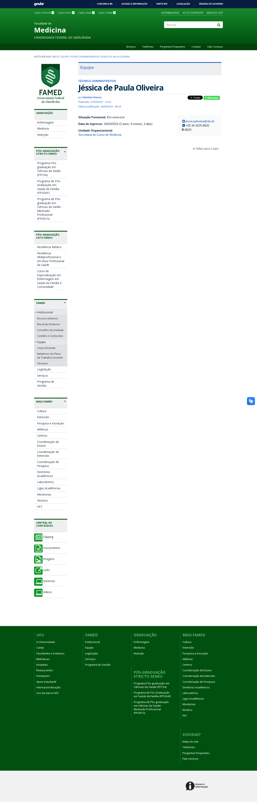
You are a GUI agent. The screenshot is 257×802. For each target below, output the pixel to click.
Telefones (147, 46)
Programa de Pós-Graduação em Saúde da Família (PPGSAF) (49, 187)
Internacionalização (48, 687)
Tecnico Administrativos (85, 56)
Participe (161, 3)
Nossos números (47, 318)
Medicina (43, 128)
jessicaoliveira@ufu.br (200, 121)
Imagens (48, 559)
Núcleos (42, 500)
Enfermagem (45, 122)
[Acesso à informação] (197, 786)
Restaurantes (44, 670)
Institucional (45, 312)
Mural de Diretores (48, 324)
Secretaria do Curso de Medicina (99, 134)
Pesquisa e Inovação (50, 423)
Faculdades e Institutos (50, 653)
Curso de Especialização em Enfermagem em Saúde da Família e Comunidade (49, 279)
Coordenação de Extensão (48, 454)
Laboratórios (45, 482)
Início (55, 56)
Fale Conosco (215, 46)
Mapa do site (215, 12)
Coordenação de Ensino (48, 444)
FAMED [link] (40, 302)
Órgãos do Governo (211, 3)
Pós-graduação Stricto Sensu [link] (47, 152)
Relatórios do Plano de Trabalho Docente (50, 355)
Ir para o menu (66, 12)
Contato (196, 46)
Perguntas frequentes (196, 753)
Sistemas (49, 581)
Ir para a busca (86, 12)
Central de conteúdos (44, 524)
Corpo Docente (46, 348)
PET (39, 507)
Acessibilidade (170, 12)
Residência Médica (49, 247)
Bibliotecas (43, 659)
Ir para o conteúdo (43, 12)
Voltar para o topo (206, 148)
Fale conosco (190, 758)
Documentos (51, 548)
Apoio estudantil (46, 681)
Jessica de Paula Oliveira (115, 56)
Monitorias (44, 494)
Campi (40, 647)
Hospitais (42, 664)
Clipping (48, 536)
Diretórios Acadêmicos (45, 474)
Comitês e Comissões (50, 336)
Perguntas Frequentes (172, 46)
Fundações (43, 676)
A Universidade (45, 642)
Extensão (43, 417)
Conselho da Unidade (50, 330)
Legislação (183, 3)
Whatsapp (212, 98)
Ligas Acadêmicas (48, 488)
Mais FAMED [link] (44, 401)
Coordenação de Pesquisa (48, 464)
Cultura (41, 411)
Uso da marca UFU (47, 693)
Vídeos (47, 592)
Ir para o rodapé (106, 12)
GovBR (37, 3)
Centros (42, 435)
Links (46, 570)
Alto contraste (193, 12)
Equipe (65, 56)
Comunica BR (104, 3)
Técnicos (42, 363)
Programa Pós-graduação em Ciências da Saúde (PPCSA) (49, 169)
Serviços (131, 46)
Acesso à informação (134, 3)
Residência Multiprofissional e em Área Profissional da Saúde (50, 259)
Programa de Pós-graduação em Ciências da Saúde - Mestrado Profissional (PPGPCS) (49, 209)
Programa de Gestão (45, 383)
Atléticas (42, 429)
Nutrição (42, 135)
